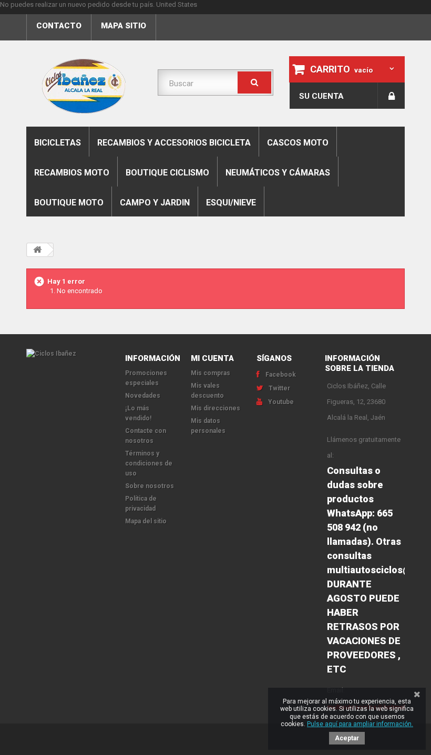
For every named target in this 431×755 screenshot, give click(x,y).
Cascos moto (298, 143)
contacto (58, 25)
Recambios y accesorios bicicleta (174, 143)
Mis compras (210, 373)
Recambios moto (71, 173)
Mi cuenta (212, 358)
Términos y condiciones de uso (148, 463)
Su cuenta (321, 96)
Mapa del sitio (146, 521)
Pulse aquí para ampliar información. (360, 724)
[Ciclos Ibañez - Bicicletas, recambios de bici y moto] (84, 86)
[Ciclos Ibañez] (67, 354)
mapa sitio (123, 25)
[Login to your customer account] (391, 95)
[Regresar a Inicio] (37, 249)
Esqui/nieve (231, 203)
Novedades (142, 395)
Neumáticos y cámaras (277, 173)
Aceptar (347, 738)
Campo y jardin (155, 203)
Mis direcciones (215, 408)
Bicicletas (57, 143)
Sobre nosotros (149, 486)
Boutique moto (69, 203)
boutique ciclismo (167, 173)
